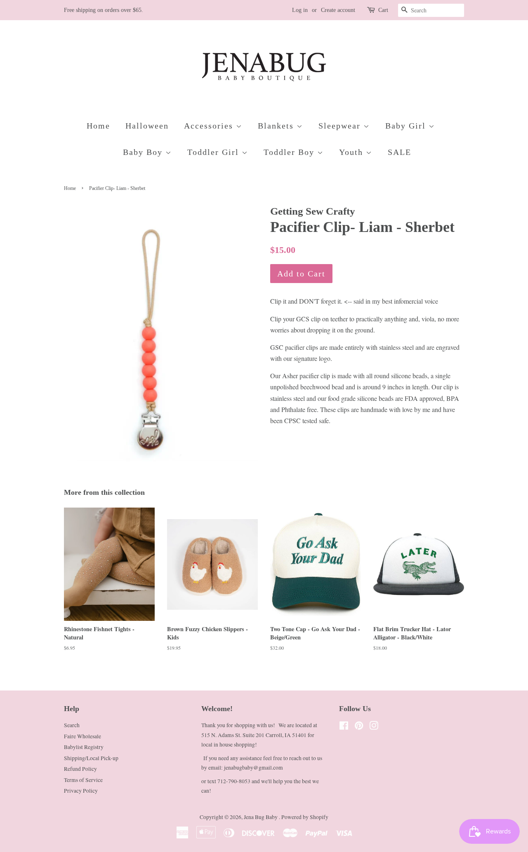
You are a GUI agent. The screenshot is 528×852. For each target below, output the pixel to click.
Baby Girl (407, 125)
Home (98, 125)
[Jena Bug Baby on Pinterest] (358, 727)
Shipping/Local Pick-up (91, 758)
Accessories (210, 125)
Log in (300, 10)
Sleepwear (340, 125)
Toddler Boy (290, 152)
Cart (383, 10)
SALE (399, 152)
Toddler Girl (214, 152)
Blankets (277, 125)
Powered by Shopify (304, 817)
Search (72, 725)
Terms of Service (83, 780)
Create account (338, 10)
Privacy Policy (81, 790)
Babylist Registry (84, 747)
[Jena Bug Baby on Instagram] (373, 727)
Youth (352, 152)
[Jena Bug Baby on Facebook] (344, 727)
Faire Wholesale (82, 736)
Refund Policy (80, 768)
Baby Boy (144, 152)
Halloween (147, 125)
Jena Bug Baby (261, 817)
